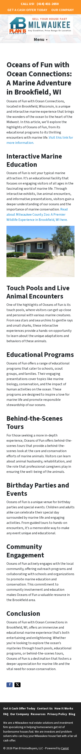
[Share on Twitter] (17, 684)
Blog (72, 714)
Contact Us (45, 708)
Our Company (62, 10)
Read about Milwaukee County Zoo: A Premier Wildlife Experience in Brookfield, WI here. (37, 214)
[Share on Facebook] (9, 684)
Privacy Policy (57, 714)
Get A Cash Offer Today (27, 10)
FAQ (5, 714)
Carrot (65, 748)
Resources (38, 714)
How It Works (63, 708)
